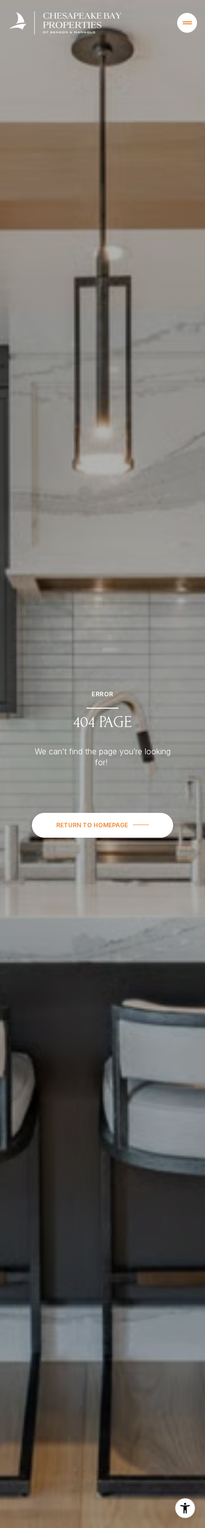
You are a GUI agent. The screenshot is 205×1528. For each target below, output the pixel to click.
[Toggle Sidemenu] (187, 23)
